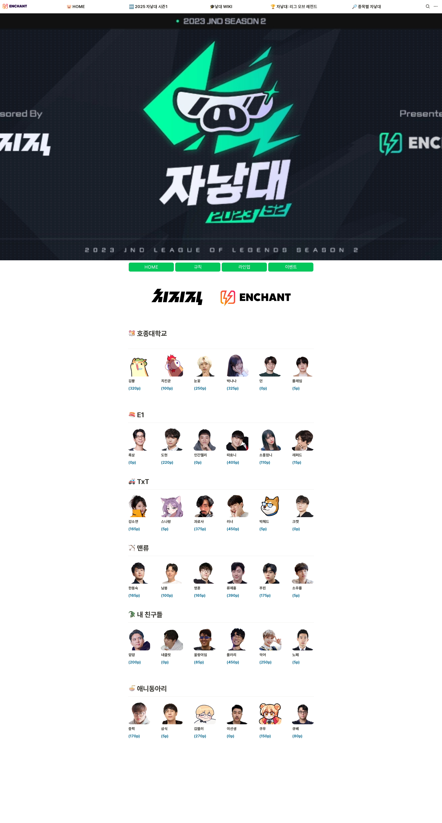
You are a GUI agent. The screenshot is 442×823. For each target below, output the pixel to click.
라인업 (244, 267)
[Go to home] (15, 6)
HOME (151, 267)
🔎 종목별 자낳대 (366, 6)
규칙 (198, 267)
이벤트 (291, 267)
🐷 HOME (76, 6)
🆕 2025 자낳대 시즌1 (148, 6)
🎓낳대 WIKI (221, 6)
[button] (427, 6)
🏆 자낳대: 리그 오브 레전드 (293, 6)
